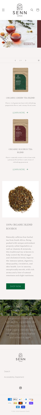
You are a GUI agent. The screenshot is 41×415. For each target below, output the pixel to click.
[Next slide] (25, 60)
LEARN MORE (19, 112)
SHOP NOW (15, 286)
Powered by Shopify (24, 411)
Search (7, 371)
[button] (3, 10)
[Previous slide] (15, 60)
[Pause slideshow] (38, 60)
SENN (17, 411)
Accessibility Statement (14, 377)
